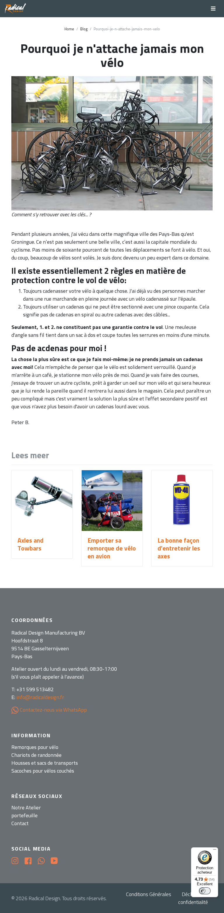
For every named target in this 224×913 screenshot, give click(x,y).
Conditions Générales (148, 894)
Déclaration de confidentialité (195, 898)
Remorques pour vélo (34, 747)
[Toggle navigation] (213, 9)
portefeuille (24, 815)
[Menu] (214, 850)
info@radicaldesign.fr (40, 697)
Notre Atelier (26, 807)
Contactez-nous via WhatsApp (53, 710)
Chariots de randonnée (36, 755)
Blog (84, 29)
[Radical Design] (16, 9)
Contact (20, 823)
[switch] (205, 890)
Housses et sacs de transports (44, 763)
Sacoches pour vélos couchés (42, 771)
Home (69, 29)
